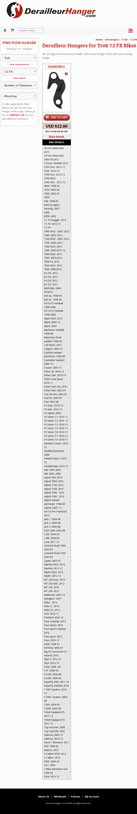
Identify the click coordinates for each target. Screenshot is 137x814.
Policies (75, 796)
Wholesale (60, 796)
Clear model (19, 78)
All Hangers (112, 39)
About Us (43, 796)
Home (99, 39)
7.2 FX (133, 39)
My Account (5, 30)
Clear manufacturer (19, 64)
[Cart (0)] (13, 30)
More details (56, 136)
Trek (125, 39)
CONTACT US (16, 115)
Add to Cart (59, 117)
